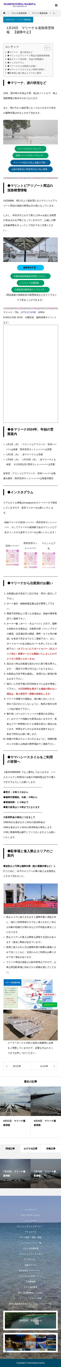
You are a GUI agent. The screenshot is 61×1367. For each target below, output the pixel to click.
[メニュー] (56, 5)
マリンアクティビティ (30, 1215)
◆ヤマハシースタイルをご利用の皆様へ (26, 69)
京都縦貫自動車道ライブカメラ (29, 289)
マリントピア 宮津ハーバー (30, 1276)
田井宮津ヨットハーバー (29, 1270)
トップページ (30, 1210)
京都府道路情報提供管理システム (29, 276)
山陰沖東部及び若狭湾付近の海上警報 (29, 169)
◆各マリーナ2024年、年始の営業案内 (25, 59)
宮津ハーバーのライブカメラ (29, 155)
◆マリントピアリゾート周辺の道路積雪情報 (28, 56)
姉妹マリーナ (30, 1265)
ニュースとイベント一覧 (30, 1243)
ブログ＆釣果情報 (30, 1248)
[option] (15, 1112)
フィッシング (30, 1221)
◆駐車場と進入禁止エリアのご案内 (24, 73)
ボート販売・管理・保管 (30, 1237)
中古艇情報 (30, 1282)
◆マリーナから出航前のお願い (22, 66)
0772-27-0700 (28, 312)
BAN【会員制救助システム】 (30, 1293)
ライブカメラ (29, 1259)
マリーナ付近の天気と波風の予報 (29, 162)
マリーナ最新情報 (24, 20)
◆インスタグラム (15, 63)
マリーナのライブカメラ (29, 149)
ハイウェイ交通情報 (29, 283)
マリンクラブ (30, 1232)
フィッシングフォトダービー (29, 1226)
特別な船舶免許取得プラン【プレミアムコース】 (30, 1304)
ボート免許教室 (30, 1287)
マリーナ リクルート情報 (30, 1298)
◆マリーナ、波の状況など (20, 52)
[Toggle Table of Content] (46, 47)
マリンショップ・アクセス (30, 1254)
